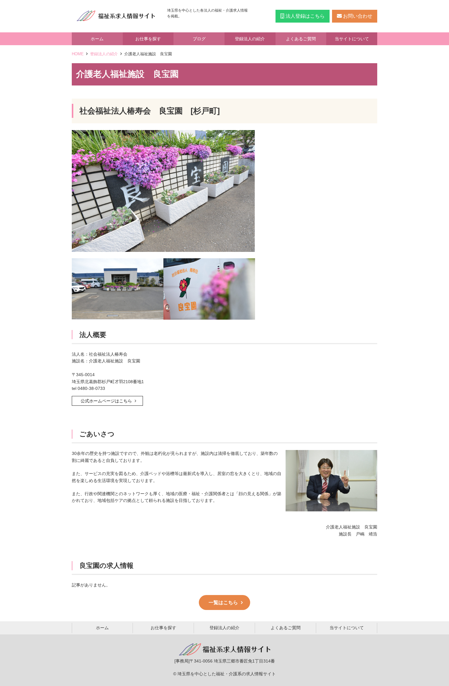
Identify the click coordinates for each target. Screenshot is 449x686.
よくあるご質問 (301, 38)
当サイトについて (352, 38)
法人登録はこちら (304, 16)
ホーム (97, 38)
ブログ (199, 38)
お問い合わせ (357, 16)
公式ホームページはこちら (106, 400)
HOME (78, 54)
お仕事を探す (148, 38)
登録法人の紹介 (250, 38)
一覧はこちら (223, 602)
